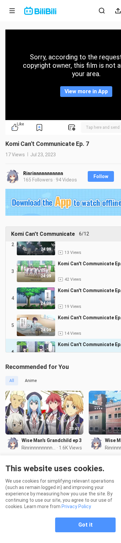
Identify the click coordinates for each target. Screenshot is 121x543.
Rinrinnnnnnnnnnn (43, 173)
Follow (100, 176)
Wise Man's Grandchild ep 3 (52, 440)
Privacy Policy (76, 506)
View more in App (86, 91)
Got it (85, 525)
